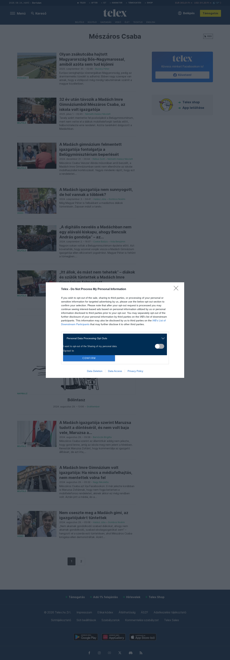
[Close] (177, 289)
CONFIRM (89, 358)
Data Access (115, 371)
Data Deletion (94, 371)
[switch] (159, 346)
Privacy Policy (135, 371)
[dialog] (115, 330)
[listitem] (113, 338)
